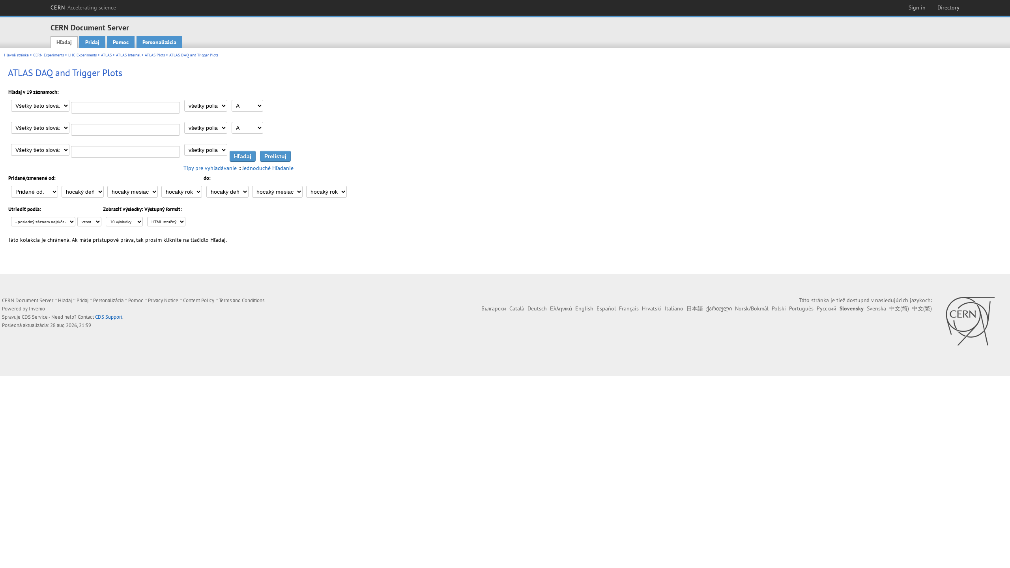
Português (801, 308)
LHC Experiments (82, 55)
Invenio (37, 308)
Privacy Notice (163, 300)
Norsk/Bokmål (752, 308)
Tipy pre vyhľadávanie (210, 168)
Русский (826, 308)
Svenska (876, 308)
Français (629, 308)
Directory (948, 7)
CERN (83, 7)
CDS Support (108, 317)
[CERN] (970, 321)
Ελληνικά (561, 308)
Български (493, 308)
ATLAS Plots (155, 55)
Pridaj (92, 42)
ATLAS (106, 55)
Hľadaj (64, 42)
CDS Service (35, 317)
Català (516, 308)
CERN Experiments (48, 55)
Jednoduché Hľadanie (268, 168)
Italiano (674, 308)
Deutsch (537, 308)
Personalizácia (159, 42)
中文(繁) (922, 308)
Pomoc (121, 42)
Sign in (917, 7)
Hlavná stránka (16, 55)
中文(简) (899, 308)
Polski (779, 308)
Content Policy (198, 300)
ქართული (719, 308)
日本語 (694, 308)
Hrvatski (652, 308)
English (584, 308)
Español (606, 308)
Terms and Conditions (241, 300)
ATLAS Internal (128, 55)
